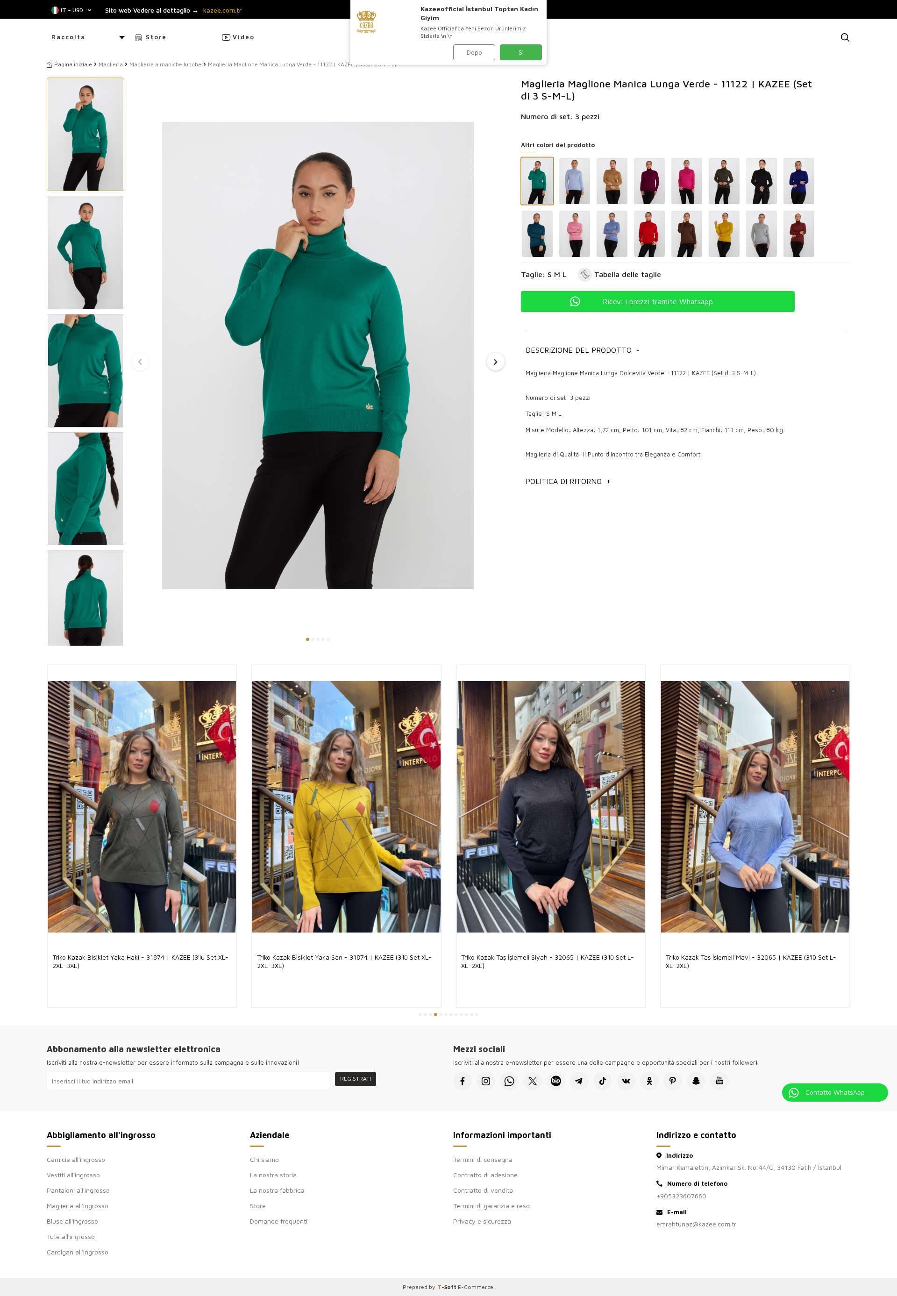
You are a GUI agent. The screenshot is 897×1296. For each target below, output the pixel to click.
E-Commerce (475, 1286)
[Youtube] (719, 1081)
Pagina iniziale (73, 64)
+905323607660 (681, 1196)
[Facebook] (462, 1081)
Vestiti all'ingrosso (73, 1175)
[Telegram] (579, 1081)
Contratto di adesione (485, 1175)
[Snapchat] (696, 1081)
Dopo (474, 52)
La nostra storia (273, 1175)
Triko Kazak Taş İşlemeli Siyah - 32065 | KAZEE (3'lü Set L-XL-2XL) (547, 961)
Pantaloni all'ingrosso (78, 1190)
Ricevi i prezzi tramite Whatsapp (658, 301)
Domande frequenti (278, 1221)
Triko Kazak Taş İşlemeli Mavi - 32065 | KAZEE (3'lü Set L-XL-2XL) (751, 961)
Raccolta (68, 37)
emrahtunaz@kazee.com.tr (696, 1224)
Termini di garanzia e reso (491, 1206)
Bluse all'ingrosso (72, 1221)
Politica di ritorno (568, 481)
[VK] (626, 1081)
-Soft (448, 1286)
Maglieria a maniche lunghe (165, 64)
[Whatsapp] (509, 1081)
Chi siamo (264, 1159)
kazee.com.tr (222, 10)
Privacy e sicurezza (482, 1221)
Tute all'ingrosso (71, 1236)
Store (156, 37)
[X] (532, 1081)
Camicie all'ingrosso (76, 1159)
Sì (521, 52)
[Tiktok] (602, 1081)
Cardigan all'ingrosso (77, 1252)
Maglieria (111, 64)
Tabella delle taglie (627, 274)
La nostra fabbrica (277, 1190)
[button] (307, 639)
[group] (318, 355)
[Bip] (556, 1081)
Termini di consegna (483, 1159)
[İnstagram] (486, 1081)
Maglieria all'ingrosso (77, 1206)
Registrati (355, 1078)
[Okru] (649, 1081)
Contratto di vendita (483, 1190)
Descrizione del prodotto (583, 350)
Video (244, 37)
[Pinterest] (672, 1081)
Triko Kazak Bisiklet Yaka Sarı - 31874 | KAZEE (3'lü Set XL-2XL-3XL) (344, 961)
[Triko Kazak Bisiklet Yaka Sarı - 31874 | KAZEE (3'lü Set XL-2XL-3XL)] (346, 806)
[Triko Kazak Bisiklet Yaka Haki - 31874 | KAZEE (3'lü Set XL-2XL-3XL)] (142, 806)
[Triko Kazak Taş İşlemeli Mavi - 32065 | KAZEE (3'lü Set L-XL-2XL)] (755, 806)
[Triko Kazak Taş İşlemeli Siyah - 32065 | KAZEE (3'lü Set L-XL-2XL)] (550, 806)
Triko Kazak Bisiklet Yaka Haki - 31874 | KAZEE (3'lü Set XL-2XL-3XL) (140, 961)
